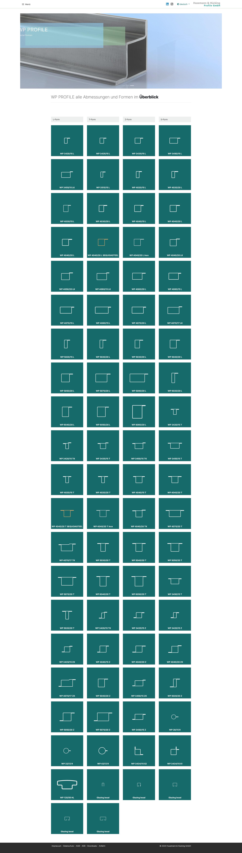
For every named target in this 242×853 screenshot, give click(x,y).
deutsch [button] (183, 4)
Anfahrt (102, 846)
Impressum (56, 846)
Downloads (92, 846)
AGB (78, 846)
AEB (83, 846)
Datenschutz (68, 846)
